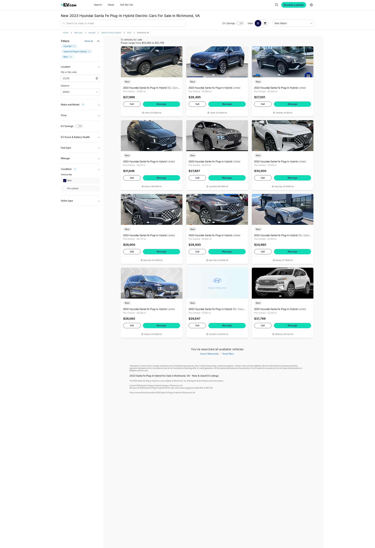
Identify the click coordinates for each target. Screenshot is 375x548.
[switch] (240, 23)
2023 (129, 33)
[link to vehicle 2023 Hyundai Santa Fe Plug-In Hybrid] (152, 61)
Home (65, 33)
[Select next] (177, 60)
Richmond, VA (143, 33)
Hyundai (91, 33)
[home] (68, 4)
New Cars (78, 33)
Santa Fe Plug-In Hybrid (111, 33)
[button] (258, 23)
